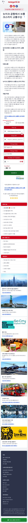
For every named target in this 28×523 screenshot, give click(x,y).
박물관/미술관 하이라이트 (10, 249)
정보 (4, 454)
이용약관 (5, 459)
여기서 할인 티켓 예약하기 (8, 424)
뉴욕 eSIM (6, 265)
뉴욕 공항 (5, 476)
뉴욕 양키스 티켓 (8, 219)
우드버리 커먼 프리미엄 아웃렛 (11, 231)
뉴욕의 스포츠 (6, 480)
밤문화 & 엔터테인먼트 (9, 244)
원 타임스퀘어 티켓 (8, 228)
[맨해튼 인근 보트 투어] (14, 301)
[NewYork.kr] (14, 2)
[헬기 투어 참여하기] (14, 368)
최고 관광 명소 (6, 472)
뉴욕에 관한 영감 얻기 (8, 467)
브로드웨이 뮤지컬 (8, 222)
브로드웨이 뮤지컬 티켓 (8, 470)
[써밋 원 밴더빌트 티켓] (14, 411)
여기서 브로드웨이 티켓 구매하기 (9, 445)
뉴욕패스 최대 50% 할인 (9, 216)
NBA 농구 (5, 482)
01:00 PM (9, 154)
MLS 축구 (5, 491)
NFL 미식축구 (5, 489)
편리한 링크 (5, 494)
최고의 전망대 (7, 247)
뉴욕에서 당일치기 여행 (9, 234)
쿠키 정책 (5, 464)
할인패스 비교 (6, 501)
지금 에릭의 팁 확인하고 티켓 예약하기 (11, 402)
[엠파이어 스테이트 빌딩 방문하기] (14, 280)
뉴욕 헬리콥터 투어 (8, 210)
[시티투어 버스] (14, 389)
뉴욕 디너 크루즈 (8, 225)
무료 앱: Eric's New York (9, 260)
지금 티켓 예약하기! (6, 292)
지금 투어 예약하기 (6, 380)
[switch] (5, 168)
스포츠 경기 (6, 252)
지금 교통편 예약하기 (14, 520)
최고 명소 (6, 241)
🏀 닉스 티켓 (9, 208)
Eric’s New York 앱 (7, 497)
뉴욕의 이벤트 (7, 268)
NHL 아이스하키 (6, 485)
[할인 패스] (14, 323)
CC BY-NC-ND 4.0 (21, 513)
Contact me (5, 503)
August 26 (9, 147)
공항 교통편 (6, 263)
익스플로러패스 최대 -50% (10, 213)
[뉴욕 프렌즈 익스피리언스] (14, 345)
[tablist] (14, 122)
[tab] (8, 122)
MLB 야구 (5, 487)
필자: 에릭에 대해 (6, 457)
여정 (5, 271)
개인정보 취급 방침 (7, 461)
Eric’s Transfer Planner (8, 499)
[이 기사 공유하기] (23, 17)
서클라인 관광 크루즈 (7, 474)
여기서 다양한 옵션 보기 (7, 336)
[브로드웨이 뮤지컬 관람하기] (14, 433)
